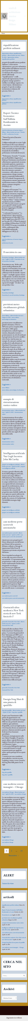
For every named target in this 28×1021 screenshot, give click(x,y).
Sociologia (11, 257)
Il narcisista (5, 257)
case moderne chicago (20, 794)
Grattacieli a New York (14, 621)
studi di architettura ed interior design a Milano (12, 239)
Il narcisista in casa (12, 252)
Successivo (14, 855)
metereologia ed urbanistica (9, 319)
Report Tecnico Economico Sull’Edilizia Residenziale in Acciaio (11, 118)
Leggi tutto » (6, 96)
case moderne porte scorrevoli (9, 533)
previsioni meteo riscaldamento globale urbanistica (14, 307)
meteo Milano (5, 315)
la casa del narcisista (13, 295)
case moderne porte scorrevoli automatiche (13, 932)
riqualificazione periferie (8, 59)
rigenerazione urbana (7, 53)
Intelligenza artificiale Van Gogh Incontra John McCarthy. (14, 456)
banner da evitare (8, 883)
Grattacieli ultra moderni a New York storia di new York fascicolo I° (13, 612)
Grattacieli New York (7, 625)
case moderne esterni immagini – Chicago (13, 785)
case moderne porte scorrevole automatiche (13, 598)
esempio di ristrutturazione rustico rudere (11, 402)
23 (21, 850)
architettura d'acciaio (13, 134)
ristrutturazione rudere (8, 444)
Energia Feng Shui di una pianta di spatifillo (13, 702)
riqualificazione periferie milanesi (11, 47)
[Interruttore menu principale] (25, 16)
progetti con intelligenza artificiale (11, 464)
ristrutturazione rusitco (8, 410)
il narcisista (17, 259)
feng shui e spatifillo (17, 712)
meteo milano (15, 317)
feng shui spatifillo (7, 710)
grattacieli (4, 621)
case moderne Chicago (8, 792)
